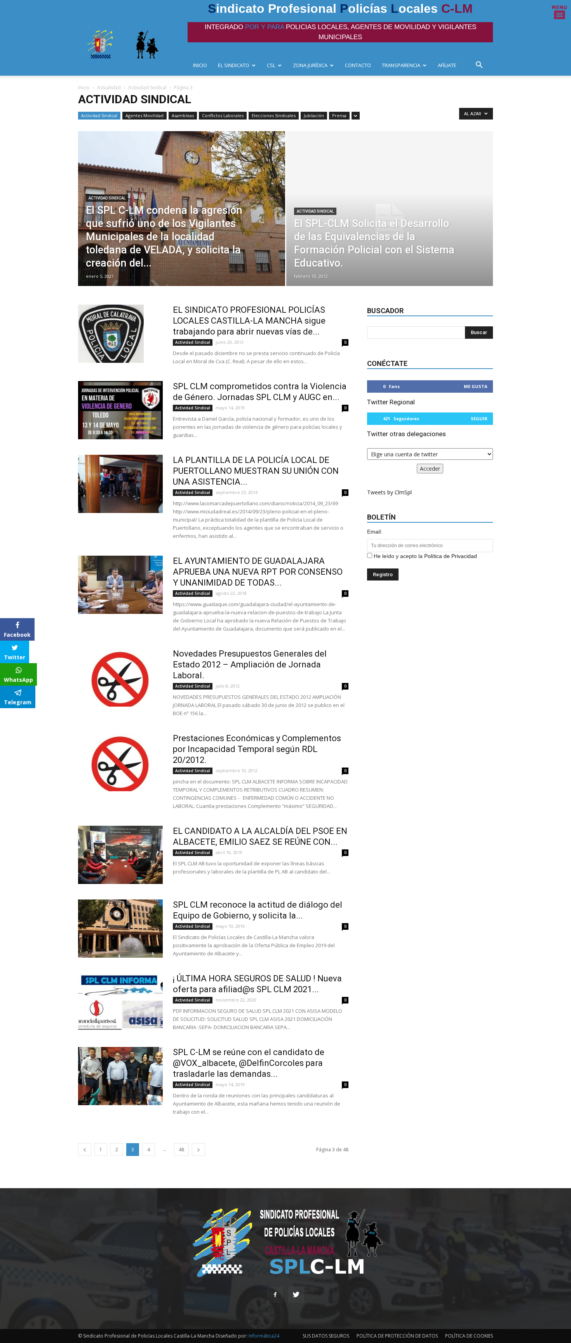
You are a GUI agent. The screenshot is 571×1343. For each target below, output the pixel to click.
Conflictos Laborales (223, 115)
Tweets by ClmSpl (389, 492)
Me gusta (475, 386)
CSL (271, 65)
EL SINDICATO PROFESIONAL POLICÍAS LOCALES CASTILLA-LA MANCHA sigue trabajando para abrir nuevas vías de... (249, 320)
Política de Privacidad (450, 556)
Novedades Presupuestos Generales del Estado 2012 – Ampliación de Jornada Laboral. (250, 664)
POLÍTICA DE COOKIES (469, 1336)
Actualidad (109, 87)
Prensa (339, 115)
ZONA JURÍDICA (310, 65)
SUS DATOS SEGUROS (326, 1336)
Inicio (84, 87)
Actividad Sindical (147, 87)
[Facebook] (275, 1295)
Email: (374, 532)
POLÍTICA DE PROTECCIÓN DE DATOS (397, 1336)
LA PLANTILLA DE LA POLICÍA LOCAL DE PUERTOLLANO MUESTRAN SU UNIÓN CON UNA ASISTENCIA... (256, 471)
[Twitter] (296, 1295)
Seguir (479, 418)
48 (181, 1149)
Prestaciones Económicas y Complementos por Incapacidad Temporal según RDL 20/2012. (257, 749)
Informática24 (263, 1336)
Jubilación (314, 115)
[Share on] (7, 716)
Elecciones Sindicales (274, 115)
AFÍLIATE (447, 65)
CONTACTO (358, 65)
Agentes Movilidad (144, 115)
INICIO (200, 65)
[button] (481, 65)
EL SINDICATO (233, 65)
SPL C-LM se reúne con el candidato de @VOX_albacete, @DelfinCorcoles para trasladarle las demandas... (248, 1063)
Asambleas (183, 115)
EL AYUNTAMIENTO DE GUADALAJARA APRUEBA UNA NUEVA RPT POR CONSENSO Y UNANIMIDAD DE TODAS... (258, 571)
